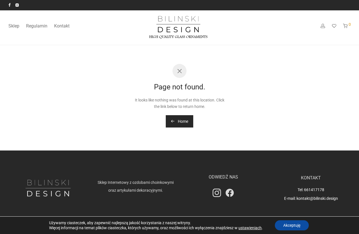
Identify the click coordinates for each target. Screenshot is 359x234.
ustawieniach (250, 228)
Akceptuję (291, 225)
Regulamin (36, 26)
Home (182, 121)
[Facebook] (9, 5)
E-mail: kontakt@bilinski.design (311, 198)
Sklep (13, 26)
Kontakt (62, 26)
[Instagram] (17, 5)
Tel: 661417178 (311, 189)
